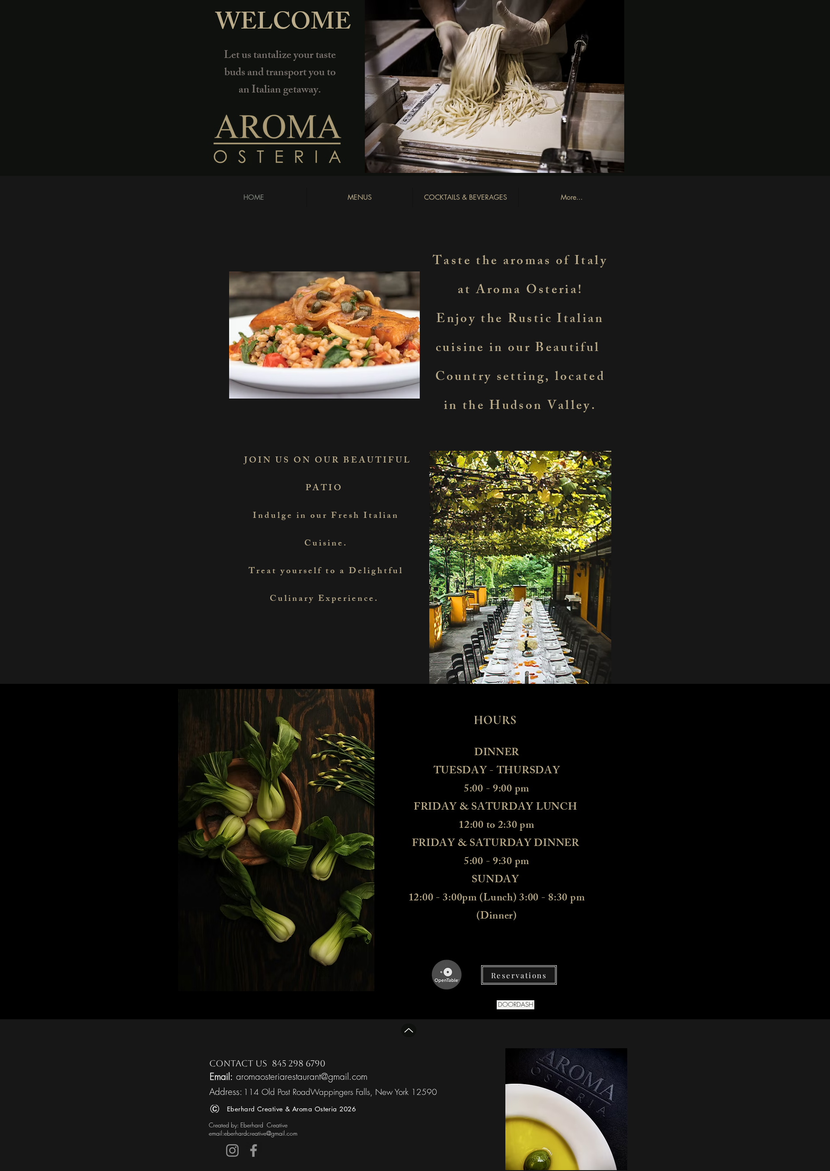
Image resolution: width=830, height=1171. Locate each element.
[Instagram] (232, 1150)
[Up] (408, 1030)
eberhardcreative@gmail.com (260, 1133)
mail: (218, 1133)
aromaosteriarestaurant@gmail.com (301, 1076)
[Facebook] (253, 1150)
